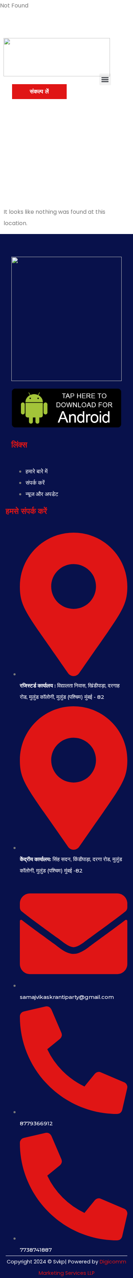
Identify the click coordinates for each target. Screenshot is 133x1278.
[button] (105, 79)
